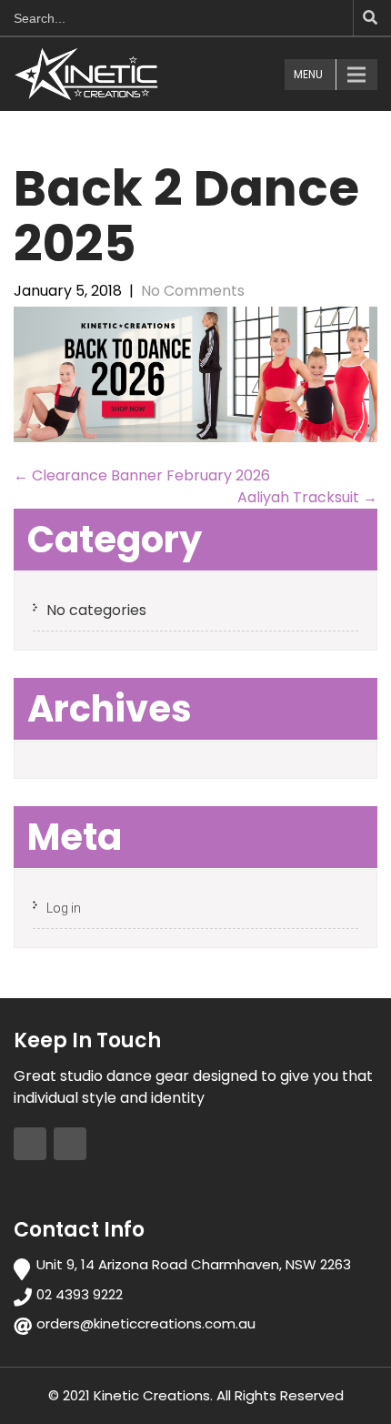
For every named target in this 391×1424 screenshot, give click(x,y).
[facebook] (30, 1143)
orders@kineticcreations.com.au (146, 1323)
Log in (63, 908)
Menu (308, 74)
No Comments (193, 290)
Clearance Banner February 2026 (142, 475)
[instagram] (70, 1143)
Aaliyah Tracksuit (307, 497)
